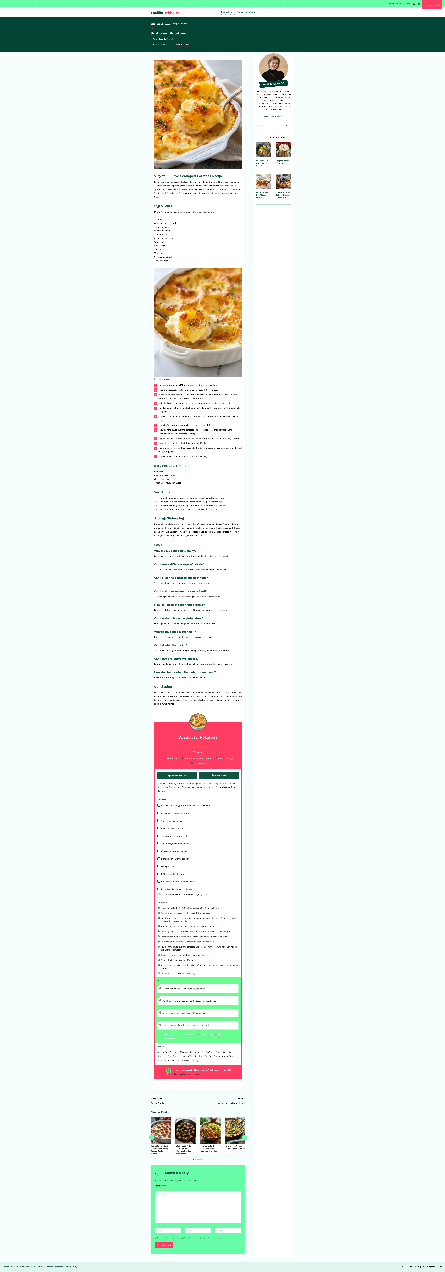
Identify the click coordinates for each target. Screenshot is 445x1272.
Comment (161, 1194)
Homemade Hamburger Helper (231, 1100)
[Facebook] (419, 4)
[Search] (286, 125)
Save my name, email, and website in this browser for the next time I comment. (190, 1238)
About (398, 4)
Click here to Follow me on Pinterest (186, 1074)
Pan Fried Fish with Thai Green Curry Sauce (263, 163)
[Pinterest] (414, 4)
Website (219, 1230)
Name (159, 1230)
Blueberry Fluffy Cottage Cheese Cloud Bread (283, 195)
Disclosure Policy (27, 1267)
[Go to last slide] (151, 1137)
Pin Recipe (220, 775)
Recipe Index (227, 12)
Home (391, 4)
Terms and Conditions (54, 1267)
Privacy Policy (71, 1267)
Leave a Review (182, 44)
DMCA (39, 1267)
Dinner (154, 28)
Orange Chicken (158, 1100)
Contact (406, 4)
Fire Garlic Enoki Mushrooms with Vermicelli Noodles (209, 1148)
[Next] (244, 1137)
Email (189, 1230)
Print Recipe (179, 775)
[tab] (193, 1159)
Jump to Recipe (162, 44)
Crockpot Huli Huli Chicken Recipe (262, 195)
